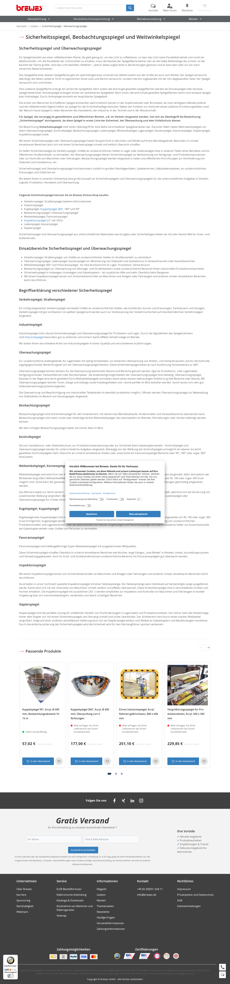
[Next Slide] (208, 647)
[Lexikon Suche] (130, 8)
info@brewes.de (146, 894)
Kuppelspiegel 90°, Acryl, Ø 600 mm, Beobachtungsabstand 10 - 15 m (41, 714)
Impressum (184, 889)
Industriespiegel (34, 337)
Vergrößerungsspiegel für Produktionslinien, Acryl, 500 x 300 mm (185, 714)
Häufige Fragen (106, 917)
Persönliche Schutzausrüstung (92, 19)
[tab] (109, 774)
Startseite (21, 26)
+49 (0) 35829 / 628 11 (150, 889)
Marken (193, 19)
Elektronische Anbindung (71, 894)
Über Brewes (24, 889)
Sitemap (61, 915)
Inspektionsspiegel (35, 220)
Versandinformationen (110, 923)
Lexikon (34, 26)
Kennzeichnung (37, 19)
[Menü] (16, 957)
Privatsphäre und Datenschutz (195, 894)
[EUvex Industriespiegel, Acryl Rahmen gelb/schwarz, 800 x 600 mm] (139, 685)
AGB (179, 900)
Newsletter (103, 912)
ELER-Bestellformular (69, 889)
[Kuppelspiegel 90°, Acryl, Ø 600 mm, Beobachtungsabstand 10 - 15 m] (42, 685)
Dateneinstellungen (189, 906)
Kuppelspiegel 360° (51, 209)
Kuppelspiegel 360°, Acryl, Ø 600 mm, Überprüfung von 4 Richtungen (90, 714)
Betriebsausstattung (149, 19)
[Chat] (222, 974)
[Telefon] (222, 967)
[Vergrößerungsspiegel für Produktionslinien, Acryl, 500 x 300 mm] (187, 685)
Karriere (21, 894)
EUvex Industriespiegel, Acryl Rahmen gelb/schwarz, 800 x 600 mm (138, 714)
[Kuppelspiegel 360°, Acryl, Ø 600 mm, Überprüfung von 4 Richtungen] (91, 685)
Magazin (102, 889)
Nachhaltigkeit (25, 906)
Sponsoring (23, 900)
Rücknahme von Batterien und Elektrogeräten (75, 908)
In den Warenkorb (40, 761)
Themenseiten (105, 906)
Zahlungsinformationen (111, 929)
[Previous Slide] (201, 647)
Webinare (22, 912)
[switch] (10, 976)
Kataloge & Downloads (70, 900)
